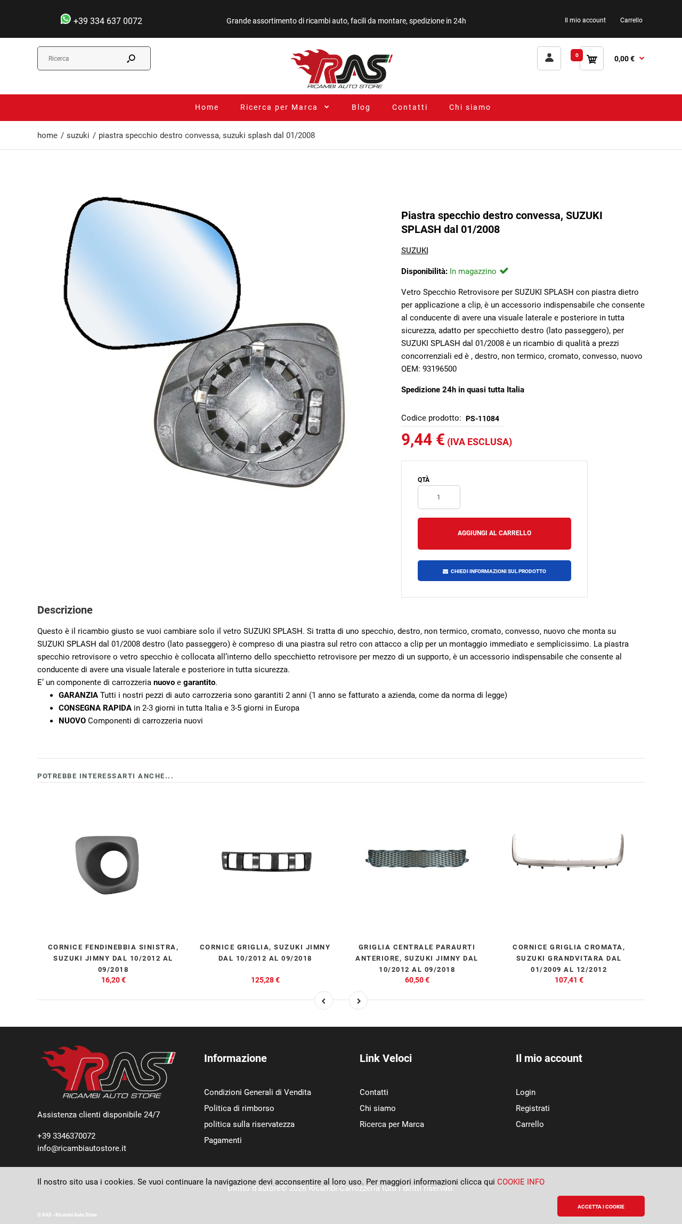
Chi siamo (378, 1108)
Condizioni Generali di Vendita (257, 1092)
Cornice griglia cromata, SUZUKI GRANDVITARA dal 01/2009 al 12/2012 (569, 958)
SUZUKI (414, 250)
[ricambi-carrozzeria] (341, 88)
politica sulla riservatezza (249, 1124)
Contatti (374, 1092)
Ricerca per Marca (392, 1124)
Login (525, 1092)
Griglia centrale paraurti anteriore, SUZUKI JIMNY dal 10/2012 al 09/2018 (416, 958)
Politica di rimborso (239, 1108)
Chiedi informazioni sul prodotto (498, 571)
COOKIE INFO (521, 1182)
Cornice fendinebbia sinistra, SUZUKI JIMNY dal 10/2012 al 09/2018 (113, 958)
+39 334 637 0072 (106, 21)
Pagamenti (223, 1140)
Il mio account (585, 20)
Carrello (631, 20)
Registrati (533, 1108)
